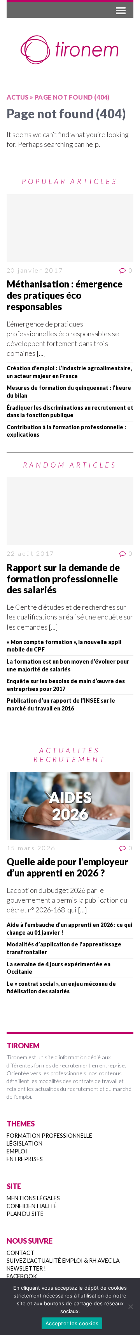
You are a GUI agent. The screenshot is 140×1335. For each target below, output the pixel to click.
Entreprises (25, 1159)
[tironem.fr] (70, 50)
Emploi (17, 1151)
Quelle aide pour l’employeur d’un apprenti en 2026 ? (67, 867)
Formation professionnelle (49, 1135)
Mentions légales (33, 1198)
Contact (20, 1252)
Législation (24, 1143)
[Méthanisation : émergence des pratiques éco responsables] (70, 228)
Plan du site (25, 1213)
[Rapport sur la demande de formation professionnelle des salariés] (70, 511)
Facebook (22, 1276)
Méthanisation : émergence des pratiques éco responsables (64, 295)
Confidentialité (32, 1206)
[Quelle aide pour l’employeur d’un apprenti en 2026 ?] (70, 805)
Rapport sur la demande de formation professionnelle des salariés (63, 579)
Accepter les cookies (72, 1323)
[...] (41, 353)
